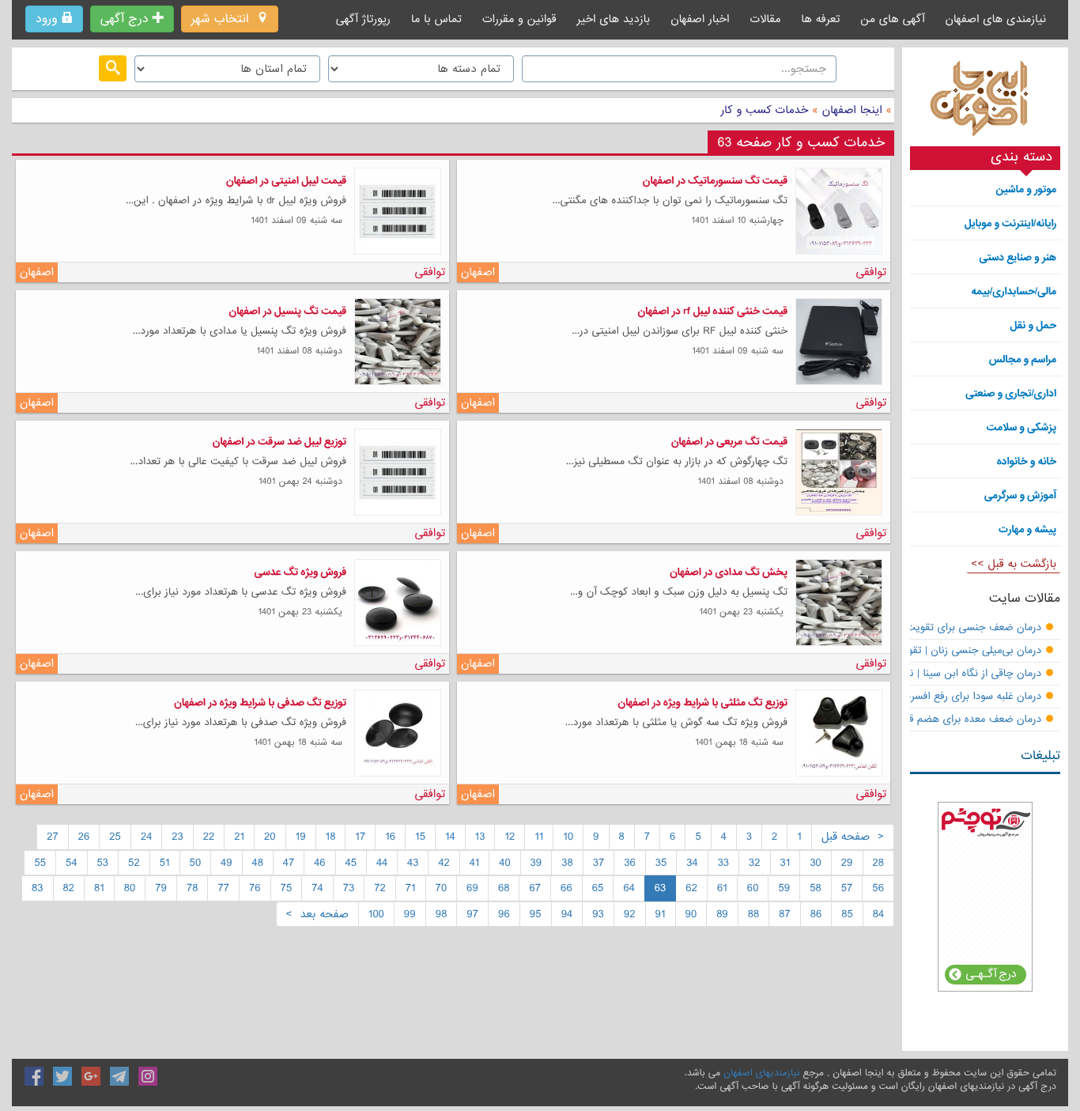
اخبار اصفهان (699, 19)
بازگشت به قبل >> (1013, 564)
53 (103, 862)
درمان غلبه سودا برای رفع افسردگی (967, 697)
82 (68, 888)
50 (196, 862)
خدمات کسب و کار (764, 110)
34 (691, 862)
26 (84, 836)
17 (360, 836)
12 (509, 836)
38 (566, 862)
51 (165, 862)
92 (630, 914)
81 (99, 888)
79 (161, 888)
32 (755, 862)
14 (450, 836)
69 (472, 888)
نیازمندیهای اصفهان (761, 1073)
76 (255, 888)
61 (722, 888)
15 (420, 836)
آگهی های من (892, 19)
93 (598, 914)
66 (566, 888)
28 (878, 862)
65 (598, 888)
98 (441, 914)
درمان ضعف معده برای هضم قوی (968, 719)
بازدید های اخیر (614, 19)
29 (847, 862)
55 (40, 862)
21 (239, 836)
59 (784, 888)
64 (628, 888)
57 (847, 888)
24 (146, 836)
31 (785, 862)
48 (257, 862)
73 (349, 888)
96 (504, 914)
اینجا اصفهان (852, 110)
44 (381, 862)
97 (472, 914)
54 (71, 862)
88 (753, 914)
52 (134, 862)
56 (878, 888)
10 (568, 836)
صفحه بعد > (317, 914)
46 (319, 862)
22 (209, 836)
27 (53, 836)
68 (504, 888)
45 (351, 862)
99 (410, 914)
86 (816, 914)
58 (815, 888)
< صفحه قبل (852, 836)
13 (480, 836)
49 (226, 862)
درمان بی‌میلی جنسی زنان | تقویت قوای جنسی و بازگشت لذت (907, 651)
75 (287, 888)
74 (317, 888)
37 (599, 862)
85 (847, 914)
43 (412, 862)
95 (536, 914)
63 (661, 888)
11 (538, 836)
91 (660, 914)
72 (380, 888)
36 (630, 862)
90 (691, 914)
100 (376, 914)
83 (37, 888)
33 (723, 862)
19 (301, 836)
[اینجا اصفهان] (985, 102)
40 (504, 862)
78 (192, 888)
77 (223, 888)
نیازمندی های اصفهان (995, 19)
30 (815, 862)
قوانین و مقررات (519, 19)
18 (331, 836)
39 (536, 862)
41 (475, 862)
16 (390, 836)
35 (661, 862)
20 (270, 836)
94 (567, 914)
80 (129, 888)
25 (115, 836)
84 (878, 914)
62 (691, 888)
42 (443, 862)
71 (411, 888)
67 (535, 888)
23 (177, 836)
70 (441, 888)
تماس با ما (436, 19)
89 (722, 914)
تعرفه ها (820, 19)
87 (785, 914)
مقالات (765, 19)
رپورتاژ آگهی (363, 19)
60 (753, 888)
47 (288, 862)
